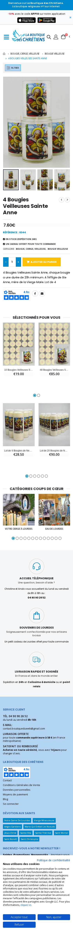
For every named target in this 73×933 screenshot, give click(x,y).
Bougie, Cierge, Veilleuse (25, 53)
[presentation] (8, 122)
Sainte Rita (25, 832)
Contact (7, 780)
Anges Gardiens (12, 826)
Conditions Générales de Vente (21, 785)
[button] (49, 37)
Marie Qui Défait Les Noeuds (40, 826)
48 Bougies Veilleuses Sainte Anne (54, 370)
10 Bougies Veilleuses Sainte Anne (18, 370)
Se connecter (11, 804)
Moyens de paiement (15, 794)
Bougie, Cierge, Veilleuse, (31, 248)
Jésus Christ (10, 832)
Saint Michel (61, 832)
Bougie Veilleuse (54, 53)
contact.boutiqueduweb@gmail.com (24, 728)
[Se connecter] (56, 36)
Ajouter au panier (44, 262)
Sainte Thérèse (43, 832)
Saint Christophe (29, 839)
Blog (5, 799)
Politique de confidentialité (53, 860)
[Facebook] (35, 293)
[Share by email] (42, 293)
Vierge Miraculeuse (44, 820)
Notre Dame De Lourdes (17, 820)
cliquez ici (25, 905)
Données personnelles (16, 789)
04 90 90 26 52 (18, 716)
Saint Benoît (10, 839)
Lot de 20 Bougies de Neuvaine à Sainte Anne (54, 450)
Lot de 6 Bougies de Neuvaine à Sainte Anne (18, 450)
